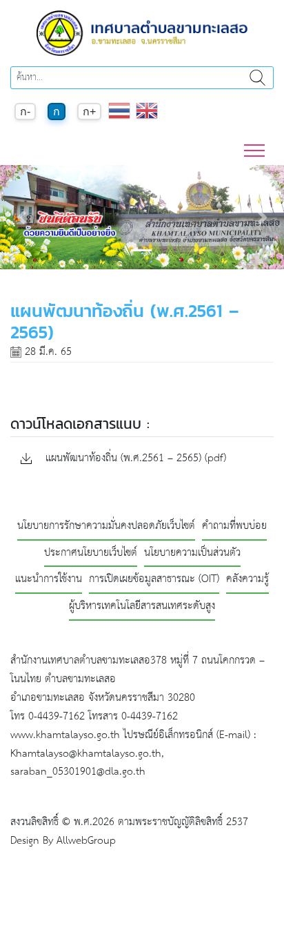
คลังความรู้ (247, 579)
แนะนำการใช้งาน (48, 579)
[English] (147, 117)
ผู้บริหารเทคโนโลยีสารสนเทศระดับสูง (142, 606)
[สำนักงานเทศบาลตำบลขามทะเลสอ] (142, 33)
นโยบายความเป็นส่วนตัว (192, 553)
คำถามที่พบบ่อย (234, 526)
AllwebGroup (86, 841)
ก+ (89, 111)
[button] (21, 217)
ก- (25, 111)
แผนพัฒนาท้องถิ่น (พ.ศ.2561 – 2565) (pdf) (134, 459)
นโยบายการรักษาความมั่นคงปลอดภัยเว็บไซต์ (106, 526)
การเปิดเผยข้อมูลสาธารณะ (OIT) (154, 579)
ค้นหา (257, 77)
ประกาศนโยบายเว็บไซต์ (90, 553)
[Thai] (119, 117)
